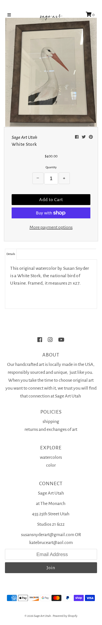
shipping (51, 421)
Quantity (51, 167)
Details (10, 254)
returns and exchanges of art (51, 429)
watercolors (51, 457)
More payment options (51, 227)
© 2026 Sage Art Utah (38, 616)
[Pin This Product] (91, 137)
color (51, 465)
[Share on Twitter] (84, 137)
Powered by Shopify (65, 616)
